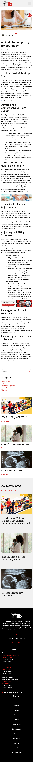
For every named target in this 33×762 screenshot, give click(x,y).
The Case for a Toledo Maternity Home (15, 444)
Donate (3, 383)
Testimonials (17, 724)
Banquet (16, 734)
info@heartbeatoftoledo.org (13, 692)
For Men (16, 710)
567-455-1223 (9, 673)
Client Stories (5, 381)
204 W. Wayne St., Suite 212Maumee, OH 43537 (10, 682)
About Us (16, 701)
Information (5, 388)
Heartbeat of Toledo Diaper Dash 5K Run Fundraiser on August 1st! (16, 417)
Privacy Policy (16, 752)
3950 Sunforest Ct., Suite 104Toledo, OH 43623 (10, 668)
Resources (16, 738)
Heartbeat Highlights (8, 386)
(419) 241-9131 (8, 671)
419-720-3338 (8, 659)
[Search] (29, 371)
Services (16, 719)
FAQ (16, 748)
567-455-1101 (9, 661)
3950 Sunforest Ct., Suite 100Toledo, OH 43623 (10, 656)
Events (16, 715)
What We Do (5, 390)
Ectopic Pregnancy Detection (11, 470)
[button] (29, 3)
